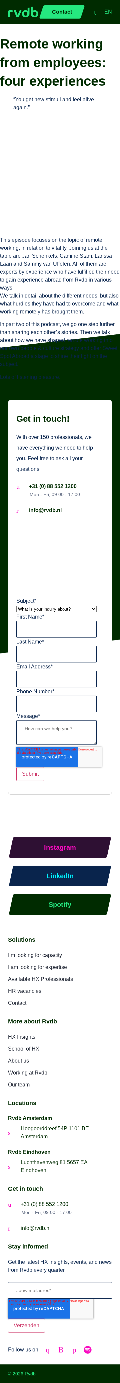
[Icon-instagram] (74, 1350)
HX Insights (21, 1037)
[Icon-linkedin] (48, 1350)
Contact (17, 1003)
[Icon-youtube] (61, 1350)
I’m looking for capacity (35, 955)
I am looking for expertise (37, 967)
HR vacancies (24, 991)
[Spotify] (88, 1350)
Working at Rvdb (27, 1073)
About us (18, 1061)
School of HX (23, 1049)
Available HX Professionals (40, 979)
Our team (19, 1084)
